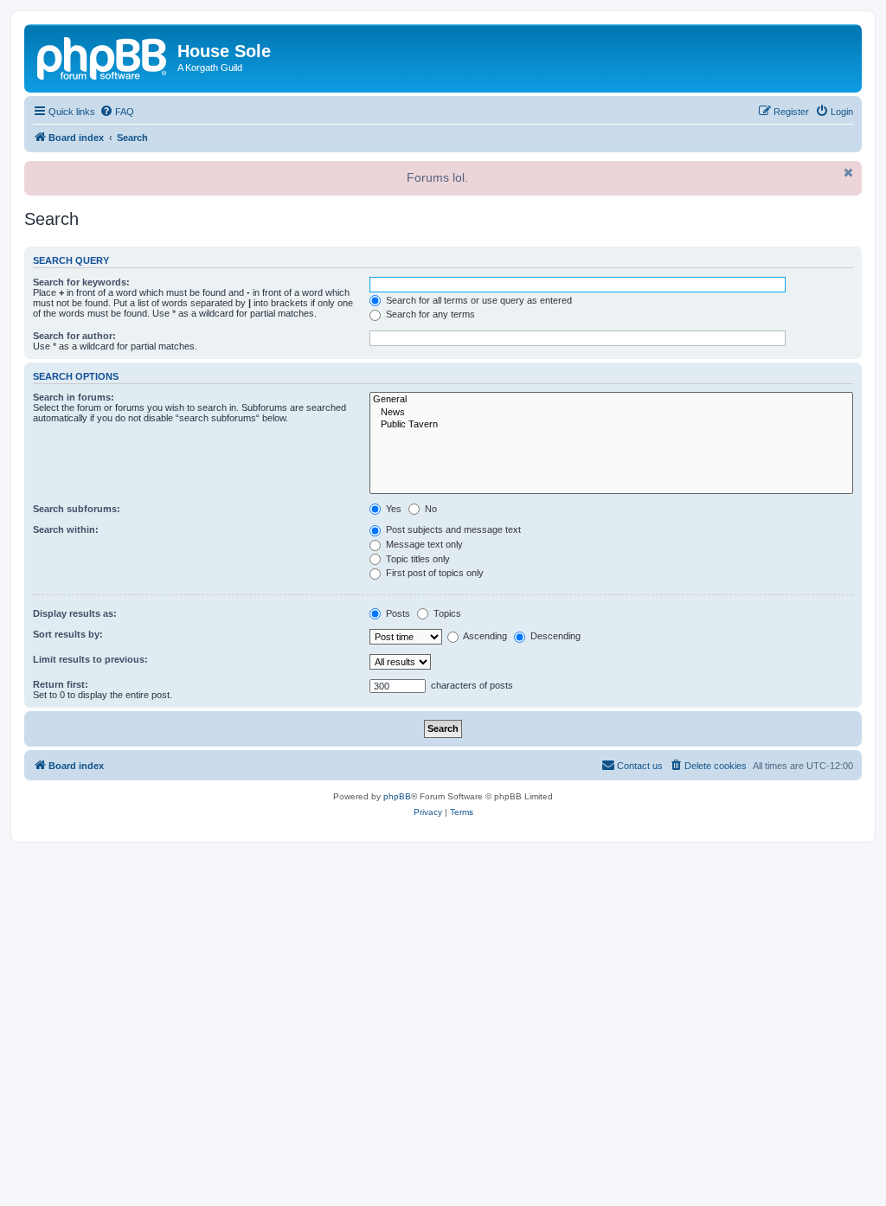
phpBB (397, 796)
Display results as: (75, 613)
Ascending (484, 636)
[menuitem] (117, 111)
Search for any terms (429, 314)
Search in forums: (73, 397)
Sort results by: (68, 634)
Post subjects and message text (452, 529)
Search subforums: (76, 509)
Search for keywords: (81, 282)
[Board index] (103, 56)
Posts (396, 613)
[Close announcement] (847, 172)
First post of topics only (433, 573)
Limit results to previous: (90, 659)
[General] (611, 400)
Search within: (66, 529)
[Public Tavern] (611, 425)
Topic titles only (416, 559)
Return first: (60, 684)
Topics (446, 613)
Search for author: (74, 335)
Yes (392, 509)
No (429, 509)
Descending (554, 636)
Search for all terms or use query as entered (477, 300)
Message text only (423, 544)
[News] (611, 413)
